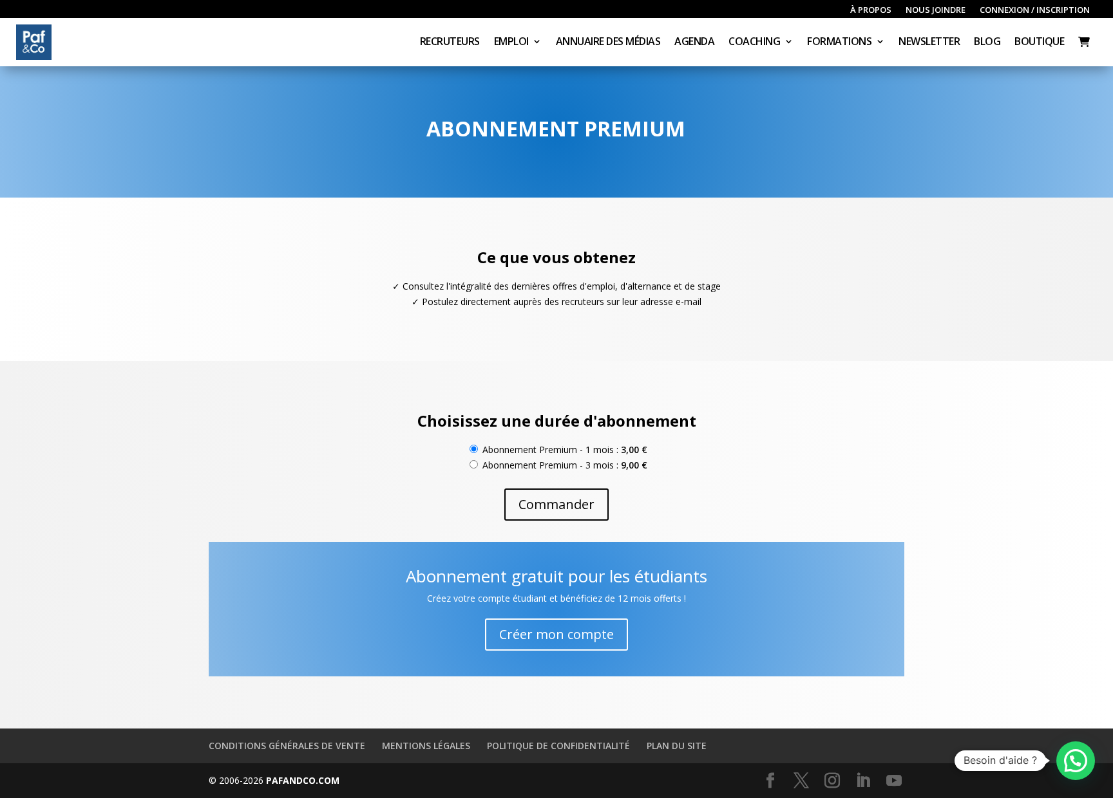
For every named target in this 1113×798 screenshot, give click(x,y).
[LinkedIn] (863, 781)
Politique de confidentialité (558, 745)
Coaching (754, 42)
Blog (987, 42)
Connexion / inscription (1035, 10)
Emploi (511, 42)
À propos (870, 10)
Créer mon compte (556, 634)
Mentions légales (426, 745)
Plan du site (677, 745)
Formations (839, 42)
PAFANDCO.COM (302, 780)
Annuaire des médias (608, 42)
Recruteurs (450, 42)
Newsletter (929, 42)
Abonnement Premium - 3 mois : (563, 465)
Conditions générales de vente (287, 745)
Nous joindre (936, 10)
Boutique (1039, 42)
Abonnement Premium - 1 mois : (563, 449)
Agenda (694, 42)
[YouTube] (894, 781)
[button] (1075, 760)
